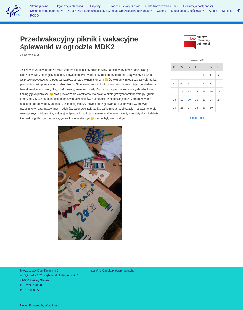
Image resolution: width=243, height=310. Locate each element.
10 (218, 83)
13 (189, 91)
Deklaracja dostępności (198, 6)
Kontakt (227, 10)
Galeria (161, 10)
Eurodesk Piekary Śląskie (124, 6)
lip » (201, 117)
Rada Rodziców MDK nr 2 (161, 6)
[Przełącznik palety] (238, 10)
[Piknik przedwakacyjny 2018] (90, 183)
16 (211, 91)
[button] (50, 6)
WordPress (52, 305)
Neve (23, 305)
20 (189, 99)
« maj (193, 117)
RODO (34, 15)
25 (174, 107)
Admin (213, 10)
